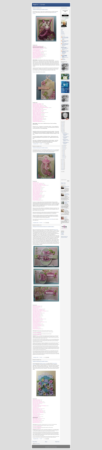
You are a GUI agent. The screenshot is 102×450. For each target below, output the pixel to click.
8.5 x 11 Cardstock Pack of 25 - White (38, 51)
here (38, 335)
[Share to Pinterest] (48, 143)
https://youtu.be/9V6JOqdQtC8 (37, 332)
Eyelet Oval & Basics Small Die (36, 188)
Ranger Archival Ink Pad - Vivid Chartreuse (38, 412)
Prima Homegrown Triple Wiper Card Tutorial (65, 48)
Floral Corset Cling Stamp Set (37, 55)
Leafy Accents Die (35, 413)
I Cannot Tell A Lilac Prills (36, 49)
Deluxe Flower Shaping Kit (36, 403)
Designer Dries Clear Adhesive (37, 46)
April (63, 154)
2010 (63, 168)
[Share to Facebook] (47, 143)
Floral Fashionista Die (36, 120)
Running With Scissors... (65, 43)
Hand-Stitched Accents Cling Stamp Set (38, 116)
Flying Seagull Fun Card (65, 57)
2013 (63, 164)
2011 (63, 167)
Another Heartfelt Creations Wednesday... (66, 202)
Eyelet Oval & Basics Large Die (37, 189)
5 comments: (41, 357)
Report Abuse (63, 183)
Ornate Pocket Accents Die (36, 421)
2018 (63, 131)
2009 (63, 169)
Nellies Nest (63, 59)
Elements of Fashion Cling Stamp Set (38, 54)
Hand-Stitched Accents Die (37, 53)
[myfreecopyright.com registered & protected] (65, 237)
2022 (63, 126)
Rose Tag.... (65, 209)
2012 (63, 165)
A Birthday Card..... (65, 217)
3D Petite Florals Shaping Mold (37, 121)
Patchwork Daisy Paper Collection (37, 420)
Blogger (56, 446)
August (64, 149)
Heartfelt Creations (52, 149)
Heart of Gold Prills (35, 415)
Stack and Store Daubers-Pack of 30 (38, 109)
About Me (62, 31)
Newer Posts (35, 441)
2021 (63, 127)
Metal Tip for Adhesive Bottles (37, 104)
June (63, 151)
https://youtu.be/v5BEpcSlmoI (37, 428)
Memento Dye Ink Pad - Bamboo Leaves (38, 48)
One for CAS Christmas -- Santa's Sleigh (65, 45)
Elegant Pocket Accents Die (36, 422)
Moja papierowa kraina (65, 40)
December (64, 132)
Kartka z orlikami (64, 41)
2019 (63, 130)
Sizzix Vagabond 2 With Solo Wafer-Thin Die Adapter (40, 107)
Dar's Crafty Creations (65, 37)
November (64, 145)
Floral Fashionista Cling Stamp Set (38, 118)
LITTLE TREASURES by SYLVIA (65, 51)
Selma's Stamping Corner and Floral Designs (64, 56)
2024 (63, 124)
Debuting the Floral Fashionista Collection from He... (66, 140)
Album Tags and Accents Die (37, 115)
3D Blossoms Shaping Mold (37, 114)
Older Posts (57, 441)
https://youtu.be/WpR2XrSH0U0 (37, 426)
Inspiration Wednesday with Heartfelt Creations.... (40, 9)
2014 (63, 163)
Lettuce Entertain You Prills (37, 108)
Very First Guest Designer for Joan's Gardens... (66, 194)
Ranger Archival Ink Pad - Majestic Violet (38, 410)
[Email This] (45, 143)
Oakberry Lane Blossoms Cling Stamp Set (39, 112)
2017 (63, 159)
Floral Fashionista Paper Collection (38, 56)
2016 (63, 160)
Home (46, 441)
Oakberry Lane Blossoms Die (37, 113)
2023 (63, 125)
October (64, 146)
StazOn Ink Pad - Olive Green (37, 111)
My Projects (62, 32)
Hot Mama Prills (35, 407)
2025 (63, 122)
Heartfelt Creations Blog (49, 219)
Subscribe (65, 15)
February (64, 156)
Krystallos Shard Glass (36, 50)
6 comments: (41, 222)
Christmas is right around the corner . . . (65, 38)
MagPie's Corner (39, 4)
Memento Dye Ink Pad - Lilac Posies (38, 47)
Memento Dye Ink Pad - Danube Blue (37, 401)
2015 (63, 162)
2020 (63, 129)
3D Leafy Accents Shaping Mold (37, 414)
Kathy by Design (64, 47)
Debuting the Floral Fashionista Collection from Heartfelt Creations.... (44, 226)
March (64, 155)
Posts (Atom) (38, 443)
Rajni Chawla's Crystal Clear (37, 52)
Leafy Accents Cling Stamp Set (36, 416)
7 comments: (41, 438)
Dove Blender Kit (35, 182)
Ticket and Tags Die (35, 417)
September (64, 147)
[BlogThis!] (46, 143)
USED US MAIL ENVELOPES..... (64, 53)
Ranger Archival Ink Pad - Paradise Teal (38, 411)
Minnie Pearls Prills (35, 404)
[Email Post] (44, 143)
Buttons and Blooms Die (36, 419)
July (63, 150)
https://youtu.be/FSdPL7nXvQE (37, 334)
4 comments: (41, 143)
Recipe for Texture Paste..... (66, 187)
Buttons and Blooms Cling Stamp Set (37, 418)
